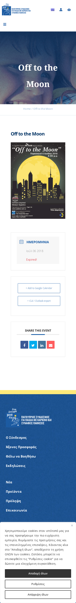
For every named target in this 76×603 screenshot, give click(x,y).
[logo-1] (16, 5)
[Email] (51, 345)
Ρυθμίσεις (38, 584)
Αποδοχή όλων (38, 573)
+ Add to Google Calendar (39, 288)
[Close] (72, 525)
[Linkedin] (42, 345)
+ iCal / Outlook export (39, 300)
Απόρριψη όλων (38, 594)
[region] (38, 562)
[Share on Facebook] (24, 345)
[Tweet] (33, 345)
